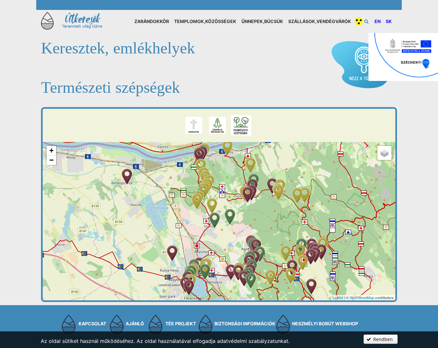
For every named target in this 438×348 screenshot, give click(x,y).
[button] (381, 339)
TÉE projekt (180, 323)
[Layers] (384, 153)
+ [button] (51, 150)
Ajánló (135, 323)
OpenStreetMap (362, 297)
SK (389, 21)
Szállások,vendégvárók (319, 21)
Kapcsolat (92, 323)
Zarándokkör (151, 21)
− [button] (51, 160)
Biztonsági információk (245, 323)
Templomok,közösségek (205, 21)
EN (378, 21)
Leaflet (338, 297)
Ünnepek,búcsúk (262, 21)
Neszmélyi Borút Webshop (325, 323)
